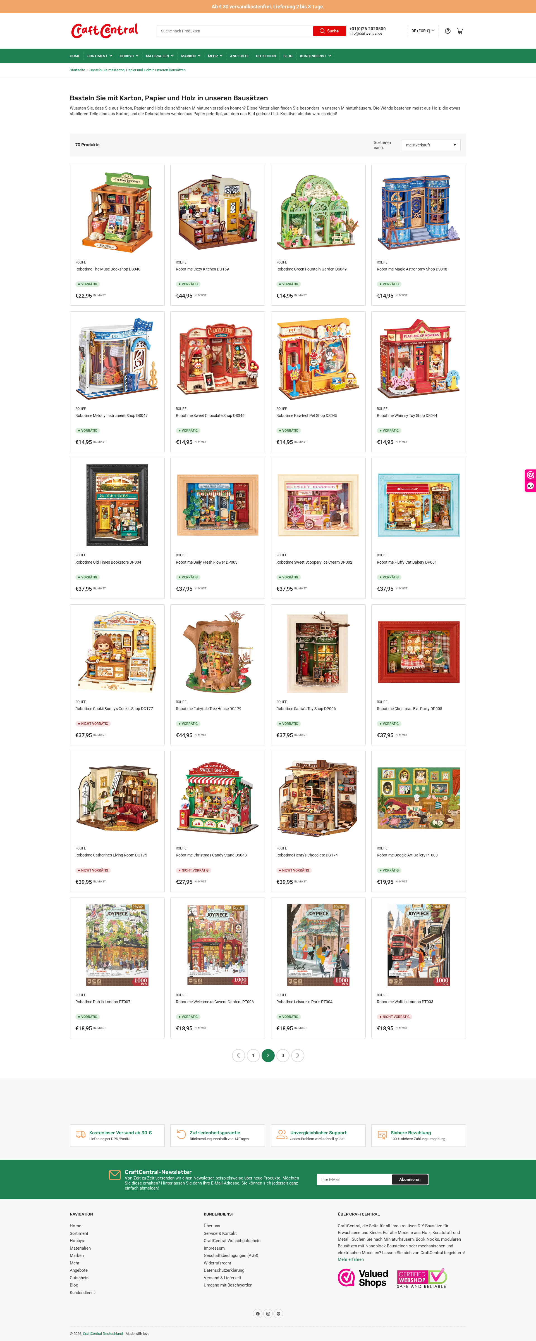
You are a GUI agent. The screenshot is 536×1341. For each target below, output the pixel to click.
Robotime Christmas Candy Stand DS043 (211, 855)
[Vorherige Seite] (239, 1056)
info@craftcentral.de (366, 33)
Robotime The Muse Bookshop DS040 (107, 269)
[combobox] (252, 31)
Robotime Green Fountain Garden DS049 (311, 269)
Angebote (239, 56)
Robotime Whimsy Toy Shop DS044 (407, 415)
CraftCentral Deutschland (103, 1333)
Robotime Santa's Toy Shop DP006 (306, 708)
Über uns (212, 1225)
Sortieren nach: (382, 145)
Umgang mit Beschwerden (228, 1285)
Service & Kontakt (220, 1233)
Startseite (77, 70)
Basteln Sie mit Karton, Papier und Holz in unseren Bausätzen (138, 70)
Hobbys (127, 56)
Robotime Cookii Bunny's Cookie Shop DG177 (114, 708)
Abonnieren (409, 1179)
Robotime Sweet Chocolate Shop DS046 (210, 415)
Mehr (213, 56)
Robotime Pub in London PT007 (102, 1002)
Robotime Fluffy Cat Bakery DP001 (407, 562)
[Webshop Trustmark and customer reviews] (363, 1281)
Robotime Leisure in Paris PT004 (304, 1002)
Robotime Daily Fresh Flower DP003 (207, 562)
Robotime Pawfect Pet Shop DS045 (306, 415)
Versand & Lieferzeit (222, 1277)
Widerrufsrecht (217, 1263)
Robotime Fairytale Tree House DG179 (208, 708)
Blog (288, 56)
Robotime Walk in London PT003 (405, 1002)
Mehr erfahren (351, 1259)
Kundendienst (313, 56)
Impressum (214, 1248)
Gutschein (266, 56)
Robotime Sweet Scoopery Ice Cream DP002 (314, 562)
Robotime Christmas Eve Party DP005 (409, 708)
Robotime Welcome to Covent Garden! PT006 (215, 1002)
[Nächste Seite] (298, 1056)
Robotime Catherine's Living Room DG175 (111, 855)
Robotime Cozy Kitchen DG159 (202, 269)
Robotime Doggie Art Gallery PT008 (407, 855)
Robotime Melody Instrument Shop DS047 (111, 415)
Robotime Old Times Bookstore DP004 (108, 562)
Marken (188, 56)
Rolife (80, 262)
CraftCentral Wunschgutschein (232, 1240)
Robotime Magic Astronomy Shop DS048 (412, 269)
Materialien (157, 56)
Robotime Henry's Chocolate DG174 (307, 855)
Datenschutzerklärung (224, 1270)
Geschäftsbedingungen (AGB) (231, 1255)
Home (75, 56)
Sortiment (97, 56)
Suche (333, 31)
